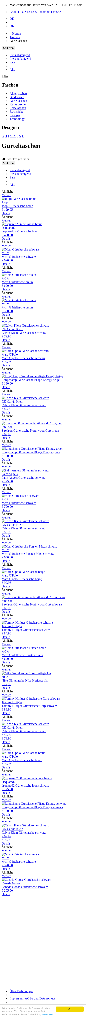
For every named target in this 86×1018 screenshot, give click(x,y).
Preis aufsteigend (20, 58)
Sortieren (8, 48)
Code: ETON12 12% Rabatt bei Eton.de (35, 11)
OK (69, 1009)
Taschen (15, 37)
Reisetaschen (18, 108)
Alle (12, 69)
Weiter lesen (48, 1014)
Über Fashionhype (21, 991)
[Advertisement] (43, 943)
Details (6, 213)
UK (12, 26)
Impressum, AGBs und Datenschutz (32, 998)
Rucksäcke (16, 111)
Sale (12, 62)
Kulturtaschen (18, 104)
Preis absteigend (20, 55)
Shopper (15, 115)
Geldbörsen (17, 97)
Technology (17, 119)
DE (12, 18)
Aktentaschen (18, 93)
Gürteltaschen (18, 100)
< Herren (15, 33)
